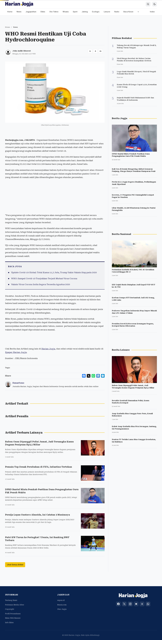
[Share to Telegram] (103, 376)
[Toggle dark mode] (154, 4)
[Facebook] (118, 604)
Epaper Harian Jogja (16, 352)
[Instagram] (130, 604)
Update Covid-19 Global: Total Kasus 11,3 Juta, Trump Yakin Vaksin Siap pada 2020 (54, 272)
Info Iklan (9, 622)
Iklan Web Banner (13, 618)
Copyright (9, 609)
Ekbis (43, 12)
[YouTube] (136, 604)
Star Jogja (62, 609)
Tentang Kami (11, 600)
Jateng (85, 12)
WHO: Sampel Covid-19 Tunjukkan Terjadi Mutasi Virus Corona (44, 278)
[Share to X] (88, 376)
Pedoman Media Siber (14, 605)
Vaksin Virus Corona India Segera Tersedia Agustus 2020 (40, 284)
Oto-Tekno (53, 12)
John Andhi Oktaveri (21, 51)
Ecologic (96, 12)
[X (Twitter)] (124, 604)
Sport (75, 12)
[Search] (148, 4)
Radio (116, 12)
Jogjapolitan (31, 12)
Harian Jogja (48, 349)
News (19, 12)
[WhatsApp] (148, 604)
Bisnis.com (62, 605)
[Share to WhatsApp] (93, 376)
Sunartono (18, 383)
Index (152, 12)
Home (9, 12)
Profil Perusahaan (13, 614)
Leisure (107, 12)
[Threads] (142, 604)
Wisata (66, 12)
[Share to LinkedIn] (98, 376)
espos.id (61, 600)
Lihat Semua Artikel (15, 565)
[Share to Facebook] (84, 376)
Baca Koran (128, 12)
